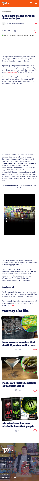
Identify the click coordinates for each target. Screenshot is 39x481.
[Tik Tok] (12, 477)
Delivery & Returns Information (28, 463)
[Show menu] (36, 3)
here (12, 305)
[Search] (31, 3)
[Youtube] (3, 477)
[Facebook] (6, 477)
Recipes (4, 456)
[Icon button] (35, 23)
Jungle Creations (27, 467)
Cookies (24, 456)
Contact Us (25, 470)
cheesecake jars (11, 72)
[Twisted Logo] (5, 3)
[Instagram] (15, 477)
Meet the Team (7, 462)
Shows (4, 465)
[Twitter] (9, 477)
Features (5, 459)
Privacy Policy (26, 459)
